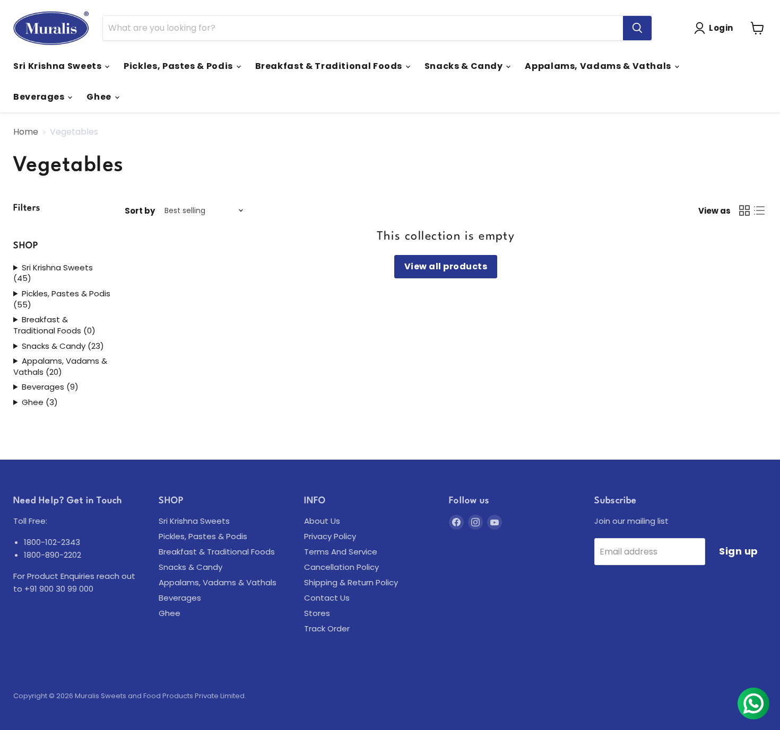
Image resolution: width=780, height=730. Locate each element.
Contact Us (327, 597)
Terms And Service (340, 551)
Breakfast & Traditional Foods (329, 66)
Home (25, 132)
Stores (317, 613)
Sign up (738, 551)
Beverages (39, 97)
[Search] (637, 28)
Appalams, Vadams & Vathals (599, 66)
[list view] (759, 210)
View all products (445, 266)
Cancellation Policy (341, 567)
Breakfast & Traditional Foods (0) (54, 325)
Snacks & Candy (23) (63, 346)
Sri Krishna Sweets (58, 66)
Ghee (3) (40, 402)
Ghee (99, 97)
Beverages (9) (50, 387)
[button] (716, 28)
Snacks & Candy (464, 66)
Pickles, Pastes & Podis (179, 66)
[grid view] (744, 210)
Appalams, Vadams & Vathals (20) (60, 366)
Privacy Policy (330, 536)
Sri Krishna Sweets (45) (53, 273)
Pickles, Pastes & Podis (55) (61, 299)
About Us (322, 520)
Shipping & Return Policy (351, 582)
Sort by (140, 210)
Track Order (327, 628)
